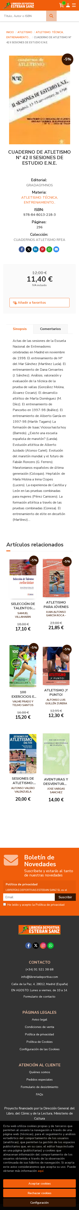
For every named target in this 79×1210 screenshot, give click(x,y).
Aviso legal (39, 1019)
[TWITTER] (36, 945)
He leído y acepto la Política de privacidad (35, 905)
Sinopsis (20, 329)
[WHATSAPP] (50, 945)
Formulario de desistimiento (39, 1087)
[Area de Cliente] (68, 5)
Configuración (39, 1202)
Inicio (10, 32)
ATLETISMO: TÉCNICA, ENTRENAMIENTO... (39, 200)
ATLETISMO (25, 32)
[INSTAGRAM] (43, 945)
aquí (40, 1171)
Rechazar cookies (39, 1193)
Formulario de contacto (39, 996)
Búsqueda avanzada (68, 16)
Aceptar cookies (39, 1183)
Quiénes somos (39, 1072)
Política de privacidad (39, 1034)
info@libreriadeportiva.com (39, 977)
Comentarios (50, 329)
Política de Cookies (40, 1042)
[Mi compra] (61, 5)
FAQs (39, 1094)
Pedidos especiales (40, 1079)
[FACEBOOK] (28, 945)
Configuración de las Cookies (40, 1049)
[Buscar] (51, 16)
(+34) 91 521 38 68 (39, 969)
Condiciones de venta (39, 1027)
